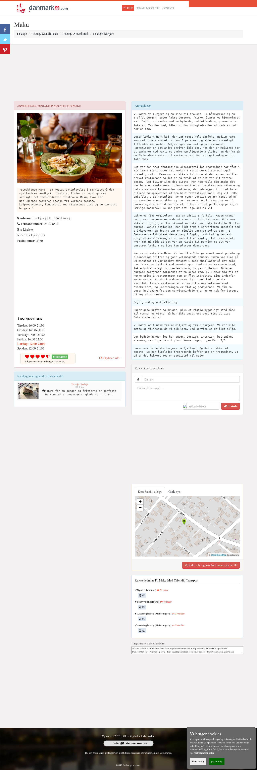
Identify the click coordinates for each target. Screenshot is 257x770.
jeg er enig (216, 761)
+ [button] (140, 501)
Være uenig (198, 761)
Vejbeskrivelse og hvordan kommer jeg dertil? (211, 565)
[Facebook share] (5, 29)
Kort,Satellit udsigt (150, 491)
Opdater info (111, 358)
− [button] (140, 507)
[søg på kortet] (42, 7)
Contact (168, 8)
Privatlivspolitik (148, 8)
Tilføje (128, 8)
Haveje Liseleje (79, 384)
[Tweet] (5, 39)
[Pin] (5, 49)
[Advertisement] (128, 73)
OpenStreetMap (218, 554)
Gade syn (174, 491)
